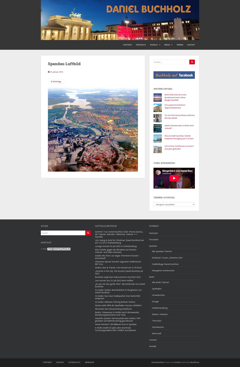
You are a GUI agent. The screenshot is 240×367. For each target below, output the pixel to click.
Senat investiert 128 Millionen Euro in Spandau (116, 324)
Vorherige (56, 81)
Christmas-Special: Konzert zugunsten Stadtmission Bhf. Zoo (118, 262)
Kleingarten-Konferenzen (163, 270)
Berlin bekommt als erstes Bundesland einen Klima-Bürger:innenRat (176, 97)
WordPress (194, 362)
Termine (180, 45)
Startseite (127, 45)
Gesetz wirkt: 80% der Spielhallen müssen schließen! (118, 305)
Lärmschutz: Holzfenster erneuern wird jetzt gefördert (179, 147)
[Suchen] (192, 62)
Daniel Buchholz (158, 362)
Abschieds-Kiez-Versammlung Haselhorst (113, 309)
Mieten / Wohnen (160, 314)
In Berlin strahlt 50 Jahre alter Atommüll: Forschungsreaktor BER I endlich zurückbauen (115, 329)
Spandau (154, 45)
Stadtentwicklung (159, 308)
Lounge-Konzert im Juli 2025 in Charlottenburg (116, 246)
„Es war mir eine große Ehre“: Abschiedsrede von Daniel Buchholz (120, 285)
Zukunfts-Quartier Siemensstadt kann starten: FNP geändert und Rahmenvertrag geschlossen (117, 319)
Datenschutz (74, 362)
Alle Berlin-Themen (160, 282)
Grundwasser (158, 327)
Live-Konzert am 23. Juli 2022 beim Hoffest (114, 280)
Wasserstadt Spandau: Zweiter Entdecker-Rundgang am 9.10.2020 (179, 137)
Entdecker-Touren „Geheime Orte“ (167, 257)
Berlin (167, 45)
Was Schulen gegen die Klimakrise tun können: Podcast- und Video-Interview (116, 250)
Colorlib (177, 362)
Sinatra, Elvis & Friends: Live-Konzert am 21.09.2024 (118, 267)
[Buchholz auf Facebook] (174, 75)
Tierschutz (156, 320)
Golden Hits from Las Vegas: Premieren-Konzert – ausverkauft (117, 256)
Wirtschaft (156, 333)
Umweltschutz (158, 295)
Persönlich (141, 45)
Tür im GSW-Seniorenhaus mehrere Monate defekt (180, 116)
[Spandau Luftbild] (93, 129)
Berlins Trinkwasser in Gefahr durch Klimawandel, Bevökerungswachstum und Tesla (117, 313)
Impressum (89, 362)
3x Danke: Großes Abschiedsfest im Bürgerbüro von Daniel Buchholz (118, 291)
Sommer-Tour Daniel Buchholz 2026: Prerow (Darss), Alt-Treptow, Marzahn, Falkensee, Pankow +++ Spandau (119, 234)
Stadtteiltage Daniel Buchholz (165, 264)
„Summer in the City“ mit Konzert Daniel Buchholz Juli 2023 (119, 272)
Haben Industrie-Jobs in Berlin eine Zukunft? (179, 127)
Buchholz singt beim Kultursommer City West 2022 (118, 277)
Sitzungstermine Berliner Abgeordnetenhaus (175, 106)
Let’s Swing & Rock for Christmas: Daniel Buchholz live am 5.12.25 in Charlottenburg (119, 241)
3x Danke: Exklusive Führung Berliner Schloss (115, 302)
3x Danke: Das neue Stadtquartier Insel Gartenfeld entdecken (117, 297)
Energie (155, 301)
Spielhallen (157, 288)
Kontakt (191, 45)
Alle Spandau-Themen (162, 251)
